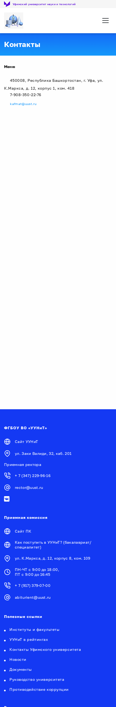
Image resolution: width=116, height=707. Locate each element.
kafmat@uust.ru (23, 104)
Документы (20, 669)
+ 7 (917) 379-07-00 (32, 585)
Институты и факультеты (34, 629)
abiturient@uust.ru (33, 597)
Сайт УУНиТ (26, 441)
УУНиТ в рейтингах (28, 639)
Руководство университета (36, 679)
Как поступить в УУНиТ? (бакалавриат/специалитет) (53, 544)
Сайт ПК (23, 531)
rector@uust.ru (29, 487)
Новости (17, 659)
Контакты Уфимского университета (45, 649)
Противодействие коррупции (39, 689)
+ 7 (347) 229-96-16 (32, 475)
